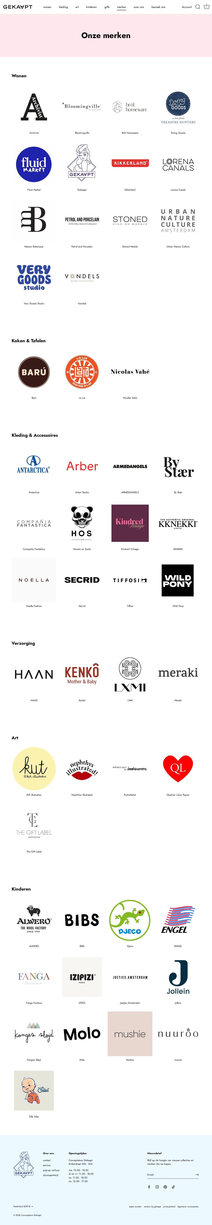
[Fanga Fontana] (34, 977)
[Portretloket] (130, 769)
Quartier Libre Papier (178, 795)
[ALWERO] (34, 920)
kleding (63, 7)
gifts (107, 7)
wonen (47, 7)
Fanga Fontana (34, 1003)
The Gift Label (34, 851)
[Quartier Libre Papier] (178, 769)
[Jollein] (178, 977)
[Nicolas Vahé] (130, 372)
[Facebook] (149, 1186)
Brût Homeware (130, 133)
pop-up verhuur (51, 1170)
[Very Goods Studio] (34, 277)
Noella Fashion (34, 606)
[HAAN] (34, 674)
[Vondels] (82, 277)
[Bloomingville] (82, 107)
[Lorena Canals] (178, 163)
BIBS (82, 946)
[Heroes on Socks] (82, 523)
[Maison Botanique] (34, 220)
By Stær (178, 492)
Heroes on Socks (82, 549)
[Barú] (34, 372)
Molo (82, 1060)
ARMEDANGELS (130, 492)
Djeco (130, 946)
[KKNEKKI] (178, 523)
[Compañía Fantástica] (34, 523)
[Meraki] (178, 674)
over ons (139, 7)
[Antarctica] (34, 466)
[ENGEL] (178, 920)
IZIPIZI (82, 1003)
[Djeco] (130, 920)
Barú (34, 398)
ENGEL (178, 946)
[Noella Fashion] (34, 580)
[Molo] (82, 1034)
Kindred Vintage (130, 549)
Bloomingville (82, 133)
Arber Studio (82, 492)
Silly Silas (34, 1116)
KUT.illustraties (33, 795)
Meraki (178, 700)
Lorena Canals (178, 190)
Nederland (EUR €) (21, 1206)
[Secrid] (82, 580)
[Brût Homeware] (130, 107)
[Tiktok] (173, 1186)
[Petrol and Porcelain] (82, 220)
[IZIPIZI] (82, 977)
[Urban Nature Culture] (178, 220)
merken (121, 7)
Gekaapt (82, 190)
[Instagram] (157, 1186)
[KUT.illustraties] (34, 769)
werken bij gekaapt (152, 1206)
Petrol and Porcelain (82, 246)
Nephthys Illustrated (82, 795)
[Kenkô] (82, 674)
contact (47, 1160)
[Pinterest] (165, 1186)
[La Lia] (82, 372)
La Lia (82, 398)
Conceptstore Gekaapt (31, 1215)
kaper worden (135, 1206)
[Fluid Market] (34, 163)
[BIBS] (82, 920)
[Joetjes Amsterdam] (130, 977)
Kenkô (82, 700)
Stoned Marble (130, 246)
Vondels (82, 303)
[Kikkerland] (130, 163)
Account (187, 7)
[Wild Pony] (178, 580)
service (47, 1165)
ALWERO (34, 946)
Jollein (178, 1003)
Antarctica (34, 492)
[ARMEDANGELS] (130, 466)
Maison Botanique (34, 246)
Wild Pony (178, 606)
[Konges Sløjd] (34, 1034)
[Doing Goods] (178, 107)
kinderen (91, 7)
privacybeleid (169, 1206)
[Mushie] (130, 1034)
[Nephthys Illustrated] (82, 769)
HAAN (34, 700)
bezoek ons (158, 7)
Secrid (82, 606)
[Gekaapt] (82, 163)
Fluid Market (34, 190)
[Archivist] (34, 107)
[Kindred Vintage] (130, 523)
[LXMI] (130, 674)
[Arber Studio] (82, 466)
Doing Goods (178, 133)
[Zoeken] (197, 7)
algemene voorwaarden (188, 1206)
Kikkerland (130, 190)
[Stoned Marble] (130, 220)
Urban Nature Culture (178, 246)
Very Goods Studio (34, 303)
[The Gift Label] (34, 825)
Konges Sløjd (34, 1060)
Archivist (34, 133)
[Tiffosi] (130, 580)
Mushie (130, 1060)
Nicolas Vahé (130, 398)
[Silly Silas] (34, 1090)
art (77, 7)
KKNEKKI (178, 549)
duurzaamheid (50, 1175)
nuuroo (178, 1060)
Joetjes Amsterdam (130, 1003)
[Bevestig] (197, 1174)
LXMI (130, 700)
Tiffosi (130, 606)
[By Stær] (178, 466)
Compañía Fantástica (34, 549)
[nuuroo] (178, 1034)
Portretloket (130, 795)
